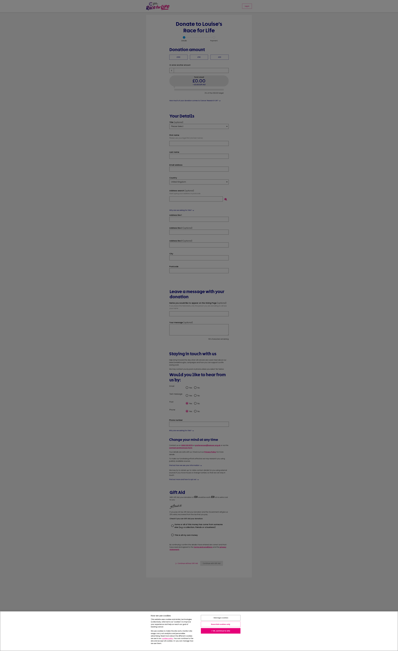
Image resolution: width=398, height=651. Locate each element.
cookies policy (167, 638)
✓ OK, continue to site (220, 631)
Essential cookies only (220, 624)
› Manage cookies (220, 618)
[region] (199, 631)
